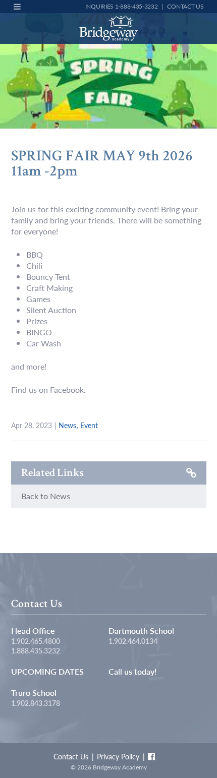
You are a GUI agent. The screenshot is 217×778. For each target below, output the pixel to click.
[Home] (108, 28)
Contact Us (185, 6)
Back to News (45, 496)
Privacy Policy (118, 756)
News (67, 425)
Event (89, 425)
